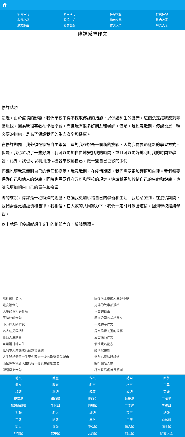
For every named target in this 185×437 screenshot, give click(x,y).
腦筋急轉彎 (18, 405)
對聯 (18, 412)
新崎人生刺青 (12, 337)
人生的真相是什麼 (15, 311)
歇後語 (129, 398)
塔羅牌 (92, 405)
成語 (129, 392)
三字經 (129, 405)
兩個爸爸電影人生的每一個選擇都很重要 (31, 363)
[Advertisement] (92, 69)
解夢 (92, 392)
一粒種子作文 (103, 324)
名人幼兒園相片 (14, 331)
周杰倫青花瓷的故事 (108, 331)
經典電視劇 (102, 350)
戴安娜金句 (10, 305)
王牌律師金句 (12, 318)
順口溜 (55, 398)
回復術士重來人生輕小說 (111, 298)
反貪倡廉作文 (103, 337)
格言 (129, 385)
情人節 (129, 426)
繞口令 (92, 398)
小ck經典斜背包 (14, 324)
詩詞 (129, 378)
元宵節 (92, 433)
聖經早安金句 (12, 370)
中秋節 (92, 426)
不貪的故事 (102, 311)
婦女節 (129, 433)
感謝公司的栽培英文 (108, 318)
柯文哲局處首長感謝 (108, 370)
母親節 (18, 433)
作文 (92, 378)
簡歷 (55, 378)
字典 (18, 419)
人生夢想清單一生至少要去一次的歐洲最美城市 (36, 357)
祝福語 (18, 398)
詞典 (55, 419)
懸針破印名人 (12, 298)
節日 (18, 426)
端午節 (55, 433)
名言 (92, 385)
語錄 (166, 412)
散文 (18, 385)
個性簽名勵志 (103, 344)
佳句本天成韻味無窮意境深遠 (23, 350)
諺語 (92, 412)
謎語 (55, 392)
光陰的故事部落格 (107, 305)
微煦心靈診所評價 (107, 357)
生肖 (92, 419)
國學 (166, 378)
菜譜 (166, 392)
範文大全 (166, 433)
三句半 (166, 398)
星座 (129, 419)
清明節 (166, 426)
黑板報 (166, 405)
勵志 (55, 385)
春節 (55, 426)
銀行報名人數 (103, 363)
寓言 (129, 412)
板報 (18, 392)
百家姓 (166, 419)
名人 (55, 412)
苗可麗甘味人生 (14, 344)
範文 (18, 378)
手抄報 (55, 405)
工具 (166, 385)
